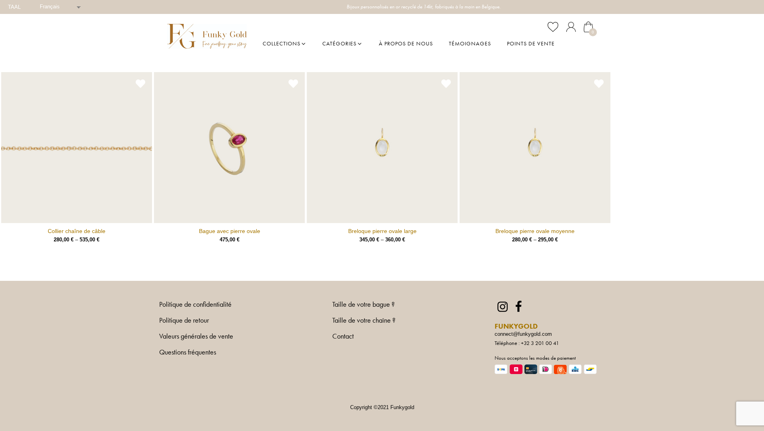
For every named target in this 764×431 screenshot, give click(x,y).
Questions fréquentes (187, 353)
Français (50, 7)
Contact (343, 336)
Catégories (339, 43)
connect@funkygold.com (523, 334)
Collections (281, 43)
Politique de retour (184, 321)
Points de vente (531, 43)
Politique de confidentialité (195, 305)
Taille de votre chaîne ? (364, 321)
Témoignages (470, 43)
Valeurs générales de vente (196, 337)
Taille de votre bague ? (363, 305)
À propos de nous (406, 43)
